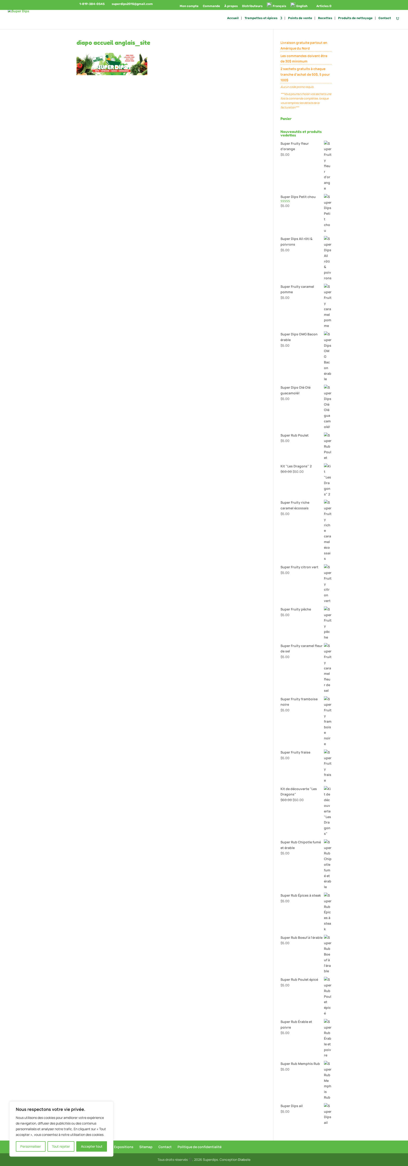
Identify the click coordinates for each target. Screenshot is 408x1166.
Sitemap (146, 1147)
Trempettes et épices (261, 18)
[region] (61, 1129)
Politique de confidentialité (199, 1147)
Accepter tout (91, 1146)
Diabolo (244, 1159)
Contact (384, 18)
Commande (211, 6)
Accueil (233, 18)
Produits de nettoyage (355, 18)
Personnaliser (30, 1146)
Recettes (325, 18)
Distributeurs (252, 6)
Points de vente (300, 18)
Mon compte (189, 6)
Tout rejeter (61, 1146)
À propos (231, 6)
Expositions (123, 1147)
